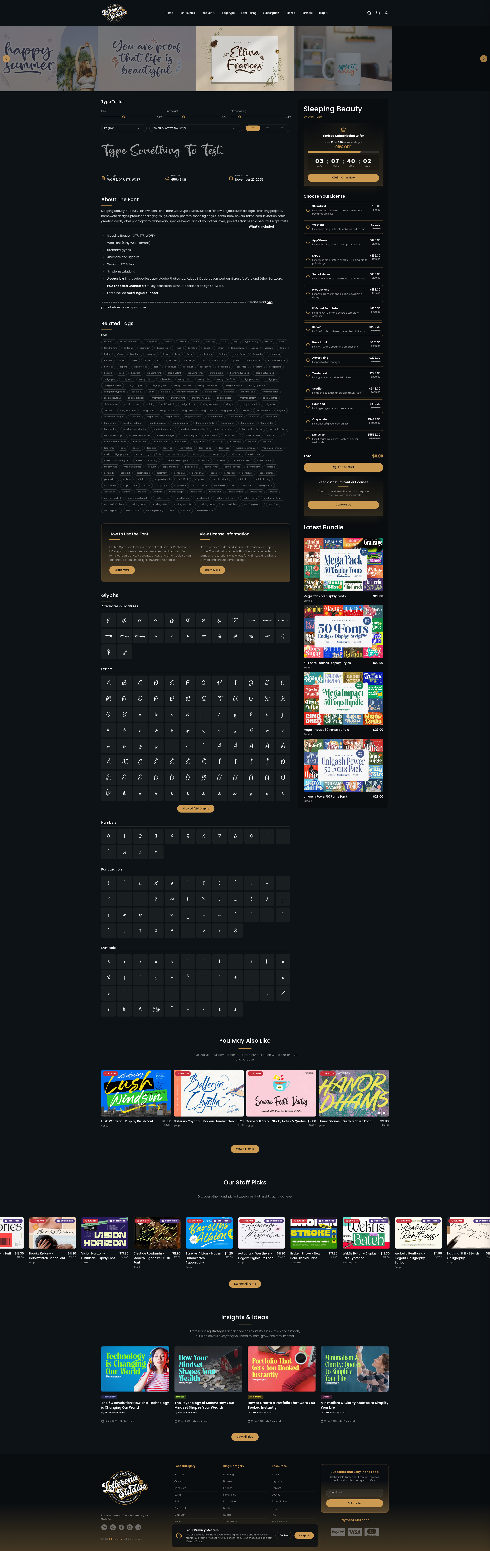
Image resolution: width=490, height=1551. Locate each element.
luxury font (217, 360)
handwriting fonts (205, 423)
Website (269, 348)
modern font (235, 454)
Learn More (122, 570)
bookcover (188, 366)
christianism (211, 391)
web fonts (141, 491)
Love (177, 354)
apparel (123, 366)
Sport (177, 1521)
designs (245, 410)
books (121, 373)
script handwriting (221, 479)
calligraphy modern (208, 385)
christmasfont (157, 397)
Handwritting (110, 348)
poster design (143, 473)
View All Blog (245, 1437)
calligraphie (272, 379)
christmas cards (270, 391)
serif (172, 510)
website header (235, 491)
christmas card (248, 391)
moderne (194, 454)
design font (148, 410)
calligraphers (184, 379)
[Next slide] (484, 58)
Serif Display (181, 1508)
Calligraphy (152, 341)
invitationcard (231, 435)
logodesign (235, 441)
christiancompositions (187, 391)
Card (224, 341)
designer (230, 404)
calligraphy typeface (114, 391)
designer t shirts (128, 410)
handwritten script (113, 435)
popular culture (170, 466)
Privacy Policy (279, 1521)
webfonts (157, 491)
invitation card (252, 435)
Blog (322, 13)
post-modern (253, 466)
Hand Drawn (240, 354)
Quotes (147, 360)
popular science (232, 466)
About (275, 1474)
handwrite (254, 416)
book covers (205, 366)
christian (165, 391)
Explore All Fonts (245, 1284)
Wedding (210, 341)
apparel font (140, 366)
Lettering (128, 348)
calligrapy (137, 391)
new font (108, 366)
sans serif (185, 510)
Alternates (275, 354)
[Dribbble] (113, 1527)
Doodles (173, 360)
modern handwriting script (177, 460)
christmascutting (112, 397)
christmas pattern (247, 397)
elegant (281, 410)
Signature (192, 348)
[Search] (369, 13)
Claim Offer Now (343, 177)
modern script (264, 460)
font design (189, 360)
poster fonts (179, 473)
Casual (182, 341)
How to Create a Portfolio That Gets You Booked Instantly (281, 1405)
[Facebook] (121, 1527)
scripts (147, 485)
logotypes (224, 448)
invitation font (140, 441)
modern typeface (132, 466)
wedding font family (226, 498)
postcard (271, 466)
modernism (203, 460)
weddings (273, 504)
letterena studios (205, 510)
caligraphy (109, 379)
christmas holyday (201, 397)
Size (103, 111)
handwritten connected (223, 429)
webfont (126, 491)
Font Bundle (187, 13)
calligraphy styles (234, 385)
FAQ (274, 1514)
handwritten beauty (164, 429)
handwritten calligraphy (192, 429)
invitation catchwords (115, 441)
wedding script (111, 510)
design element (188, 404)
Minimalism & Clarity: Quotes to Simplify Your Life (354, 1405)
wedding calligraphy (138, 498)
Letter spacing (238, 111)
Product (207, 13)
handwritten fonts (278, 429)
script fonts (200, 479)
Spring (283, 348)
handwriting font (181, 423)
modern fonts (254, 454)
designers (108, 410)
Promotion (145, 348)
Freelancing (229, 1494)
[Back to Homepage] (114, 13)
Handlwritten (205, 354)
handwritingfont (157, 423)
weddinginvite (159, 504)
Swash (122, 360)
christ (151, 391)
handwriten (271, 416)
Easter (107, 354)
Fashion (220, 348)
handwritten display (252, 429)
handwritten (110, 429)
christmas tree (270, 397)
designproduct (228, 410)
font (203, 360)
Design (268, 341)
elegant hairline (193, 416)
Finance (227, 1488)
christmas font (178, 397)
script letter (243, 479)
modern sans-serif (241, 460)
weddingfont (202, 498)
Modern (168, 341)
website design (176, 491)
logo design (217, 441)
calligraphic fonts (226, 379)
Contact (276, 1488)
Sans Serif (180, 1488)
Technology (230, 1521)
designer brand (249, 404)
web (234, 485)
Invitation (151, 354)
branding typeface (239, 373)
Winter (120, 354)
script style (162, 485)
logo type (151, 448)
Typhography (251, 341)
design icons (188, 410)
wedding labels (229, 504)
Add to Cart (346, 467)
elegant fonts (172, 416)
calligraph (127, 379)
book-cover (170, 366)
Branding (108, 341)
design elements (211, 404)
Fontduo (223, 354)
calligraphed (145, 379)
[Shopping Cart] (377, 13)
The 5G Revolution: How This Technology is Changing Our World (135, 1405)
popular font (191, 466)
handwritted (267, 423)
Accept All (304, 1535)
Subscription (271, 13)
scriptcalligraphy (163, 479)
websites (273, 491)
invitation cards (274, 435)
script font (235, 360)
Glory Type (315, 117)
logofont (252, 441)
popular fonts (211, 466)
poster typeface (267, 473)
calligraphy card (112, 385)
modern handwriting (146, 460)
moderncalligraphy (245, 448)
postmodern (110, 479)
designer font (270, 404)
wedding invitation (272, 498)
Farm (189, 354)
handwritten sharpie (139, 435)
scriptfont (183, 479)
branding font (154, 373)
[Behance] (104, 1527)
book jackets (275, 366)
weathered (219, 485)
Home (169, 13)
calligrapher (165, 379)
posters (213, 473)
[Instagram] (130, 1527)
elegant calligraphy (114, 416)
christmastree (111, 404)
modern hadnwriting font (116, 460)
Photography (237, 348)
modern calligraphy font (116, 454)
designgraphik (167, 410)
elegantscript (235, 416)
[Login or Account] (386, 13)
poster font (162, 473)
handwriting (110, 423)
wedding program (253, 504)
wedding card (162, 498)
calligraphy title (257, 385)
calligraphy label (182, 385)
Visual (196, 341)
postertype (247, 473)
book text (135, 373)
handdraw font (254, 360)
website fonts (215, 491)
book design (224, 366)
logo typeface (185, 448)
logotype (167, 448)
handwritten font (276, 360)
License (290, 13)
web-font (247, 485)
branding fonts (195, 373)
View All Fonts (245, 1149)
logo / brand (199, 441)
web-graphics (265, 485)
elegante (135, 416)
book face (241, 366)
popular (152, 466)
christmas (229, 391)
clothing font (167, 404)
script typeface (200, 485)
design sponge (263, 410)
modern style (110, 466)
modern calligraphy (272, 448)
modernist (221, 460)
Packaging (162, 348)
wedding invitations (114, 504)
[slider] (123, 117)
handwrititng (247, 423)
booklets (108, 373)
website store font (112, 498)
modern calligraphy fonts (148, 454)
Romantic (258, 354)
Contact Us (343, 504)
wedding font (182, 498)
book (156, 366)
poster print (197, 473)
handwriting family (133, 423)
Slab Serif (179, 1514)
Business (228, 1481)
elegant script (215, 416)
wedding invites (207, 504)
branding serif (216, 373)
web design (109, 491)
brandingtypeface (265, 373)
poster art (125, 473)
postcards (109, 473)
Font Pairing (249, 13)
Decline (284, 1535)
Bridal (165, 354)
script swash (180, 485)
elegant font (153, 416)
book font (257, 366)
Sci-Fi (177, 1494)
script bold (143, 479)
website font (196, 491)
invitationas (211, 435)
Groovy (178, 1481)
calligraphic (204, 379)
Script (207, 348)
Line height (172, 111)
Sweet (134, 360)
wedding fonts (250, 498)
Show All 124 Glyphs (195, 808)
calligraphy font (136, 385)
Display (254, 348)
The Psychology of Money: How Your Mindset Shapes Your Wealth (204, 1405)
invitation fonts (161, 441)
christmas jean (224, 397)
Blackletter (180, 1474)
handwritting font (189, 435)
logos (122, 448)
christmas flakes (136, 397)
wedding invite (138, 504)
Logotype (228, 13)
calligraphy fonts (159, 385)
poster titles (229, 473)
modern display (175, 454)
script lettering (263, 479)
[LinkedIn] (138, 1527)
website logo (256, 491)
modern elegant (214, 454)
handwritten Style (165, 435)
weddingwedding (155, 510)
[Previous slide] (6, 58)
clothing (150, 404)
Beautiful (134, 354)
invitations (180, 441)
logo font (267, 441)
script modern (130, 485)
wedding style (132, 510)
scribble (127, 479)
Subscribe (354, 1503)
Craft (159, 360)
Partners (307, 13)
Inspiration (229, 1501)
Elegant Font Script (129, 341)
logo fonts (109, 448)
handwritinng (227, 423)
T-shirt (178, 348)
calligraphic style (250, 379)
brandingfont (174, 373)
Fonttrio (108, 360)
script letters (110, 485)
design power (207, 410)
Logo (235, 341)
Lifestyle (227, 1508)
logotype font (205, 448)
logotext (136, 448)
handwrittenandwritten (135, 429)
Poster (281, 341)
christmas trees (132, 404)
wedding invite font (183, 504)
